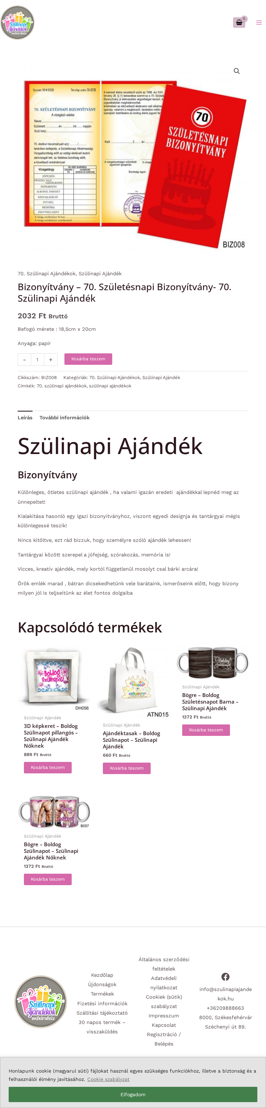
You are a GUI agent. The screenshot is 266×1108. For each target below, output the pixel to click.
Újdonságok (102, 984)
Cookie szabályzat (108, 1079)
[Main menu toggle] (259, 22)
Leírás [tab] (25, 417)
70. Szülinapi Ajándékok (47, 273)
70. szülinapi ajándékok (62, 385)
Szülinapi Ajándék (100, 273)
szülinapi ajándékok (110, 385)
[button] (237, 71)
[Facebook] (225, 977)
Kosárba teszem (88, 358)
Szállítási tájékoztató (102, 1013)
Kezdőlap (102, 975)
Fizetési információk (102, 1003)
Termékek (102, 994)
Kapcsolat (164, 1025)
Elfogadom (133, 1094)
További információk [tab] (64, 417)
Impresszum (164, 1016)
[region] (133, 1082)
